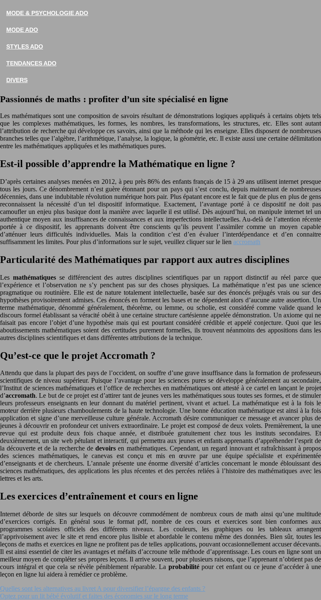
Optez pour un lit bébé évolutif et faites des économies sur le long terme (94, 596)
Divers (17, 80)
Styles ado (24, 46)
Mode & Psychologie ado (47, 13)
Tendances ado (31, 63)
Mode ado (22, 29)
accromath (246, 241)
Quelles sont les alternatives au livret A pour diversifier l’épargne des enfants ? (102, 588)
